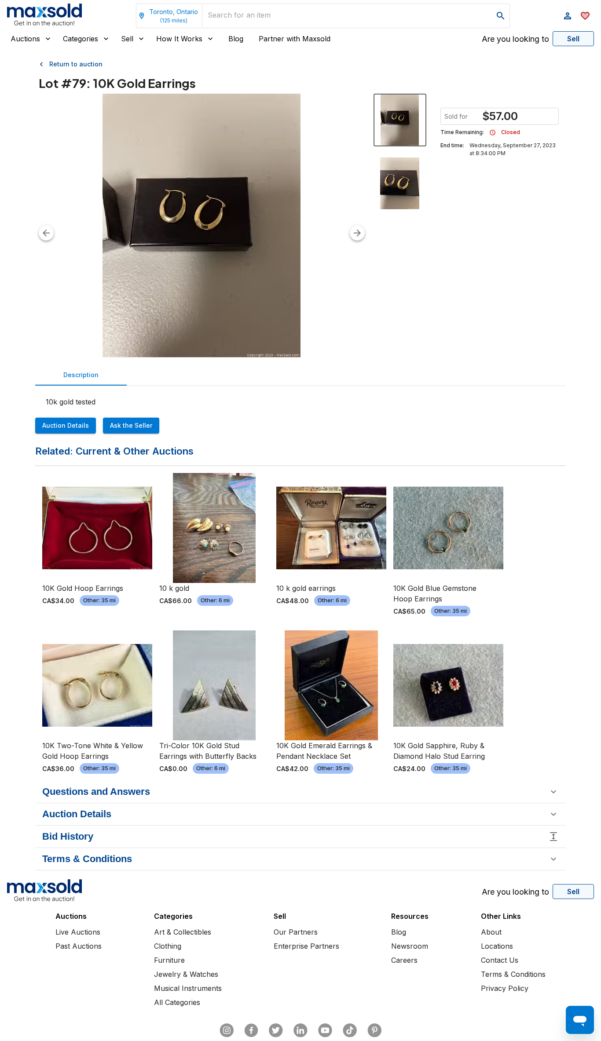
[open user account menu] (567, 16)
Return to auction (76, 64)
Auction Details (65, 425)
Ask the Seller (131, 425)
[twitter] (275, 1030)
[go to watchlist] (585, 16)
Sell (127, 38)
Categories (80, 38)
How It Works (179, 38)
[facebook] (251, 1030)
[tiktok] (349, 1030)
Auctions (25, 38)
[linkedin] (300, 1030)
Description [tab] (81, 375)
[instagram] (226, 1030)
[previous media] (46, 233)
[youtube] (325, 1030)
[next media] (357, 233)
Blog (235, 38)
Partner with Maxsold (294, 38)
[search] (500, 16)
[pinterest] (374, 1030)
